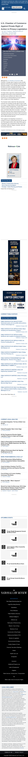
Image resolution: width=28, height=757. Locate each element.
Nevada (5, 61)
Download (15, 74)
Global (14, 650)
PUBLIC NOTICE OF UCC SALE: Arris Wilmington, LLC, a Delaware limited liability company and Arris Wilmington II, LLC (14, 389)
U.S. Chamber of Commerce (14, 80)
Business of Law (14, 629)
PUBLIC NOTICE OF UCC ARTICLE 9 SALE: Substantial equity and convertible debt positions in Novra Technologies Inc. (13, 323)
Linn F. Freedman (8, 31)
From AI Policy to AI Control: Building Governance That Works (11, 474)
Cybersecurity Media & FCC (14, 635)
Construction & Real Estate (14, 632)
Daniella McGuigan (6, 437)
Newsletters (14, 607)
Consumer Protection (8, 57)
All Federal (6, 59)
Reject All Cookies (17, 7)
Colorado (5, 65)
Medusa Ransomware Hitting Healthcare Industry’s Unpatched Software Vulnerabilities (13, 460)
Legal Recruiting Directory (14, 604)
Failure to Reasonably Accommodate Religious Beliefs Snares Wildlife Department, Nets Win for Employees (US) (13, 443)
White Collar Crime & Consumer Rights (14, 679)
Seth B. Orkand (15, 490)
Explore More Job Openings (7, 188)
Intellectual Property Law (14, 664)
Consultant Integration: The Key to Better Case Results (13, 422)
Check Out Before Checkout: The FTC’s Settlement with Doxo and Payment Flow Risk (13, 467)
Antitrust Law (14, 619)
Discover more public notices (7, 394)
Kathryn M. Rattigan (6, 476)
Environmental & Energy (14, 641)
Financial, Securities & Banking (14, 647)
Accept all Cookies (6, 7)
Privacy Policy (23, 691)
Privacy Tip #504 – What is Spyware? (10, 480)
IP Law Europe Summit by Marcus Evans (16, 579)
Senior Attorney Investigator (9, 185)
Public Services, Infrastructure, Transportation (14, 673)
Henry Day (10, 453)
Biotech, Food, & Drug (14, 625)
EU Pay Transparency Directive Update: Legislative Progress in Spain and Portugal (12, 435)
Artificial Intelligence (14, 616)
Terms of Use (15, 691)
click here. (22, 747)
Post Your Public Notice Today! (9, 318)
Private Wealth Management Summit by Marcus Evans (16, 532)
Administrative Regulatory (9, 53)
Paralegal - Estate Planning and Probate (12, 186)
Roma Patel (4, 469)
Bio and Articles (11, 175)
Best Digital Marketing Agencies (14, 601)
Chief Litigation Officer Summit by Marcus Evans (16, 547)
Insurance (14, 661)
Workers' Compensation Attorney (10, 183)
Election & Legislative (14, 638)
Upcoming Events (7, 517)
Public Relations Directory (14, 613)
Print (10, 74)
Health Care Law (14, 653)
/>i (17, 74)
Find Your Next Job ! (6, 180)
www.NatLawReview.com (7, 697)
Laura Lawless (5, 446)
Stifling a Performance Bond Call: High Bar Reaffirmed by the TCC (12, 451)
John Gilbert (4, 453)
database (23, 694)
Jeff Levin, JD (5, 424)
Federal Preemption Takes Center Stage (11, 429)
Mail (12, 74)
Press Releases (14, 610)
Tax (14, 676)
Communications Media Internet (10, 55)
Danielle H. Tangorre (6, 490)
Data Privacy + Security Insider (9, 32)
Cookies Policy (4, 4)
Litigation (14, 670)
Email (10, 172)
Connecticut (6, 70)
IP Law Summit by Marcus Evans (15, 563)
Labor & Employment (14, 667)
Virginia (5, 67)
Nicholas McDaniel (6, 430)
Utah (4, 68)
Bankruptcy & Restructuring (14, 622)
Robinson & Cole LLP (18, 31)
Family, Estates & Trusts (14, 644)
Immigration (14, 656)
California (5, 63)
